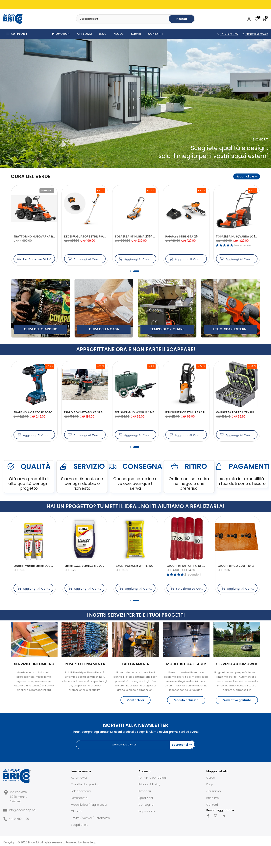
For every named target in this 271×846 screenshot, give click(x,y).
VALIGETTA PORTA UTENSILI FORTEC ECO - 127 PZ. (98, 412)
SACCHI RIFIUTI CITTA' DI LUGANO (41, 566)
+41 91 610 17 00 (229, 33)
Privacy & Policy (149, 784)
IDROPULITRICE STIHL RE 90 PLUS (35, 412)
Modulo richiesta (186, 700)
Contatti (212, 805)
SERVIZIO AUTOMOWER (236, 663)
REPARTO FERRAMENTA (85, 663)
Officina (76, 811)
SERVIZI (136, 34)
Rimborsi (144, 791)
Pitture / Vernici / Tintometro (90, 818)
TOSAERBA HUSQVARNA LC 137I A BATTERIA (94, 236)
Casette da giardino (85, 784)
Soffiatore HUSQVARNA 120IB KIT (239, 236)
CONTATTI (155, 34)
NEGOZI (119, 34)
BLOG (103, 34)
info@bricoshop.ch (256, 33)
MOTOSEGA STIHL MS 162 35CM (187, 236)
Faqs (209, 784)
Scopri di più (245, 176)
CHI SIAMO (84, 34)
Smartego (89, 842)
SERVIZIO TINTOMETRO (34, 663)
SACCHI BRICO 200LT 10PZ (88, 566)
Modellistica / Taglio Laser (89, 805)
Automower (79, 778)
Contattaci (135, 700)
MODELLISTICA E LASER (186, 663)
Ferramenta (79, 798)
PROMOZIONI (61, 34)
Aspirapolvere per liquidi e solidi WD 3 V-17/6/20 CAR (153, 412)
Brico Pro (212, 798)
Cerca (210, 778)
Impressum (146, 811)
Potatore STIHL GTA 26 (29, 236)
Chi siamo (213, 791)
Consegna (146, 805)
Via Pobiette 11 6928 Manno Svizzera (19, 796)
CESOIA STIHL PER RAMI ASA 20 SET (139, 236)
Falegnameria (81, 791)
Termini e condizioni (152, 778)
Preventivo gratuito (236, 700)
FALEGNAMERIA (135, 663)
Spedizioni (145, 798)
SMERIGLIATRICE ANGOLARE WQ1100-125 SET (202, 566)
